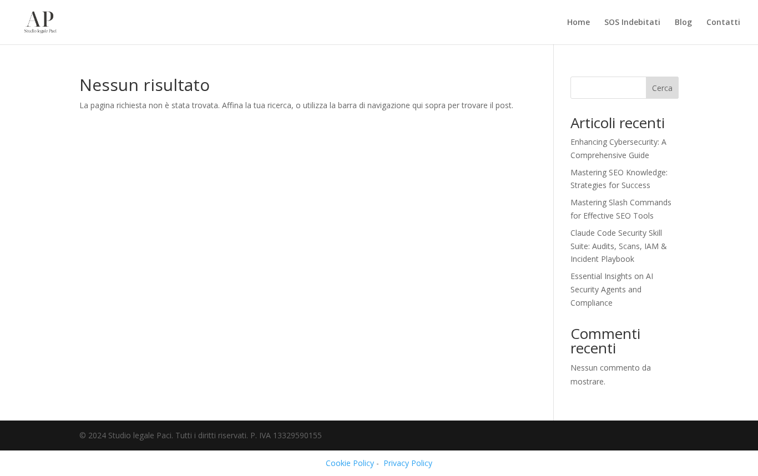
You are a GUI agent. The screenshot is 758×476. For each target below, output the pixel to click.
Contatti (723, 22)
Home (578, 22)
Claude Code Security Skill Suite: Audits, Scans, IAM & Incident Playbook (618, 246)
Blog (683, 22)
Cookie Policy (350, 463)
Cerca (662, 88)
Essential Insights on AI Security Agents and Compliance (611, 289)
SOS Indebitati (632, 22)
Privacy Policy (407, 463)
